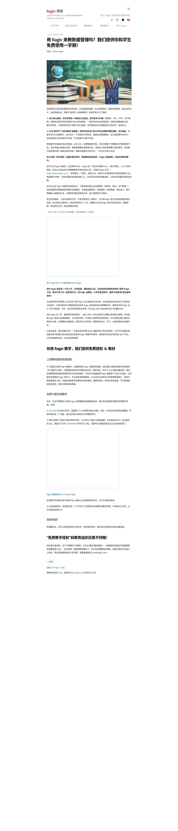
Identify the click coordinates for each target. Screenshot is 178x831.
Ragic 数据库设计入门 (56, 494)
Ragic (79, 283)
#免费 (50, 561)
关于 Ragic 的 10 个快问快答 (59, 283)
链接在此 (116, 420)
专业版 (116, 373)
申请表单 (77, 527)
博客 (55, 11)
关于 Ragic (55, 567)
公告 (63, 567)
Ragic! (60, 572)
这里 (72, 212)
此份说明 (122, 506)
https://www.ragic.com (57, 173)
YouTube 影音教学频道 (59, 410)
